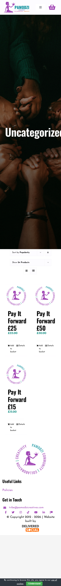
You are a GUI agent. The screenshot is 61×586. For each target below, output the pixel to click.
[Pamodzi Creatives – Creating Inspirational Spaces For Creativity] (16, 3)
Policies (7, 490)
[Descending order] (48, 252)
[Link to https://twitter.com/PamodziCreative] (13, 512)
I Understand (34, 583)
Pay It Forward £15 (17, 399)
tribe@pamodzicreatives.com (26, 507)
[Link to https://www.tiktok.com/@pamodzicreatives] (28, 512)
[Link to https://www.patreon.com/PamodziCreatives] (51, 512)
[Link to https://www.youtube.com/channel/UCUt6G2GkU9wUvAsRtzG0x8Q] (35, 512)
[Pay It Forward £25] (16, 295)
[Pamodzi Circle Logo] (30, 443)
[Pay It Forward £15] (16, 374)
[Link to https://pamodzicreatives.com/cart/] (52, 7)
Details (21, 346)
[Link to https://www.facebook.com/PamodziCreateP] (6, 512)
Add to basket (13, 349)
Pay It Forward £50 (46, 320)
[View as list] (33, 271)
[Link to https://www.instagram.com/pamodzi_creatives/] (20, 512)
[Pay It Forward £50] (45, 295)
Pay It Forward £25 (17, 320)
